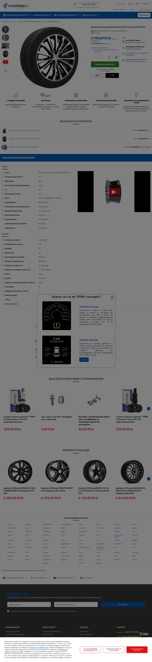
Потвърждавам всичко (137, 649)
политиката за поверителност (39, 647)
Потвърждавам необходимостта (90, 649)
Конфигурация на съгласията (113, 649)
